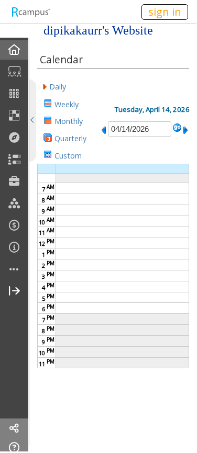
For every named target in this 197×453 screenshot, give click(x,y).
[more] (14, 269)
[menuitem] (14, 50)
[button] (54, 86)
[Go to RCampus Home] (30, 12)
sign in (164, 12)
